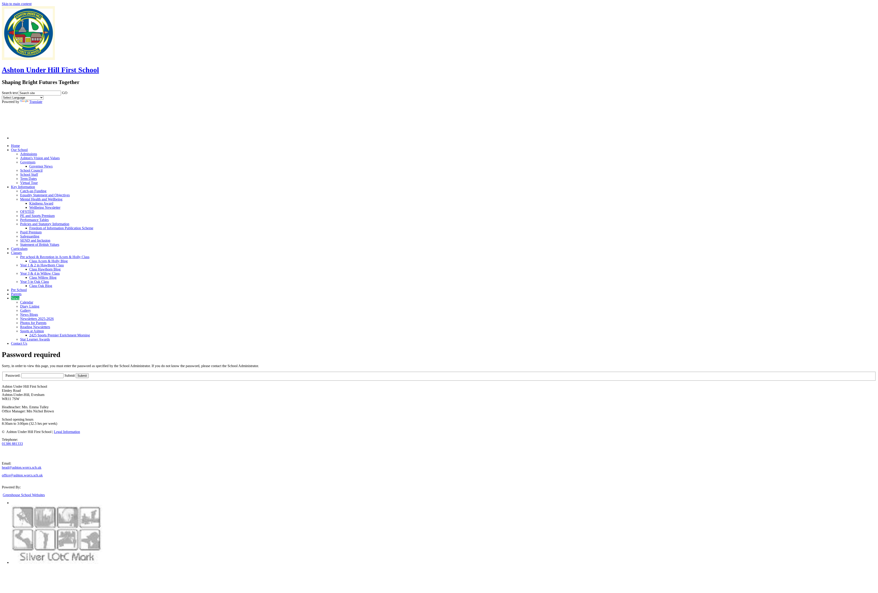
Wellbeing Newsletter (44, 207)
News (15, 298)
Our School (19, 150)
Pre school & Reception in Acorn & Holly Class (54, 257)
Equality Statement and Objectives (45, 195)
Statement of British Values (39, 244)
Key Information (23, 187)
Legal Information (67, 432)
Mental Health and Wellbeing (41, 199)
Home (15, 146)
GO (64, 93)
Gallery (25, 310)
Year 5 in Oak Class (34, 282)
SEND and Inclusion (35, 240)
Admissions (28, 154)
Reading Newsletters (35, 327)
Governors (27, 162)
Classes (16, 253)
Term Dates (28, 179)
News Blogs (29, 315)
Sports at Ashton (32, 331)
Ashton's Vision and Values (40, 158)
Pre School (19, 290)
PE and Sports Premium (37, 216)
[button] (70, 92)
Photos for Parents (33, 323)
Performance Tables (34, 220)
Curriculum (19, 249)
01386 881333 (12, 444)
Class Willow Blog (42, 277)
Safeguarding (29, 236)
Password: (12, 375)
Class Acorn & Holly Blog (48, 261)
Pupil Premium (31, 232)
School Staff (29, 174)
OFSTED (27, 212)
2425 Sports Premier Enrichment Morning (59, 335)
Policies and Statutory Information (44, 224)
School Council (31, 170)
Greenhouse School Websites (24, 495)
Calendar (26, 302)
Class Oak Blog (40, 286)
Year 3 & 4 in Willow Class (40, 273)
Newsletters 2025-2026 (37, 319)
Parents (16, 294)
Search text (10, 93)
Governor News (41, 166)
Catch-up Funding (33, 191)
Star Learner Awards (35, 339)
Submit (69, 375)
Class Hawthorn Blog (45, 269)
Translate (35, 102)
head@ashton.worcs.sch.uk (21, 467)
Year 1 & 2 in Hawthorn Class (42, 265)
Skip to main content (17, 4)
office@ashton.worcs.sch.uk (22, 475)
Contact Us (19, 343)
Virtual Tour (29, 183)
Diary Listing (29, 306)
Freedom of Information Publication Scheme (61, 228)
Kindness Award (41, 203)
